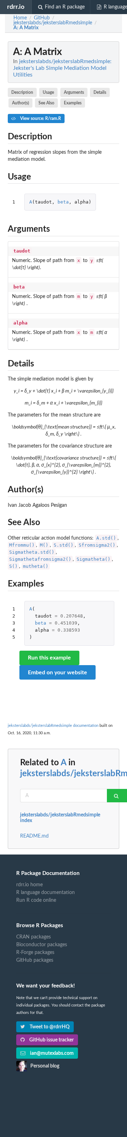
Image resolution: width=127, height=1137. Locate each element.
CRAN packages (33, 937)
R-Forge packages (35, 952)
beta (63, 202)
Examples (72, 103)
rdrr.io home (29, 884)
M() (44, 545)
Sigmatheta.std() (31, 552)
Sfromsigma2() (97, 545)
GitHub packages (34, 960)
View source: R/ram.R (40, 118)
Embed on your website (57, 672)
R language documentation (45, 892)
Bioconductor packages (41, 944)
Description (22, 92)
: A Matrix (25, 27)
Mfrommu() (22, 545)
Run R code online (36, 900)
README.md (34, 836)
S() (13, 566)
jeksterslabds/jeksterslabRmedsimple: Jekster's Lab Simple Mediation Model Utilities (62, 68)
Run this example (49, 658)
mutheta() (35, 566)
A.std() (106, 538)
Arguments (74, 92)
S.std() (63, 545)
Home (20, 18)
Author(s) (20, 103)
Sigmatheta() (93, 559)
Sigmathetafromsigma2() (40, 559)
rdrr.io (15, 7)
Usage (48, 92)
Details (99, 92)
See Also (46, 103)
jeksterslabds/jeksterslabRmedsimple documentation (53, 726)
